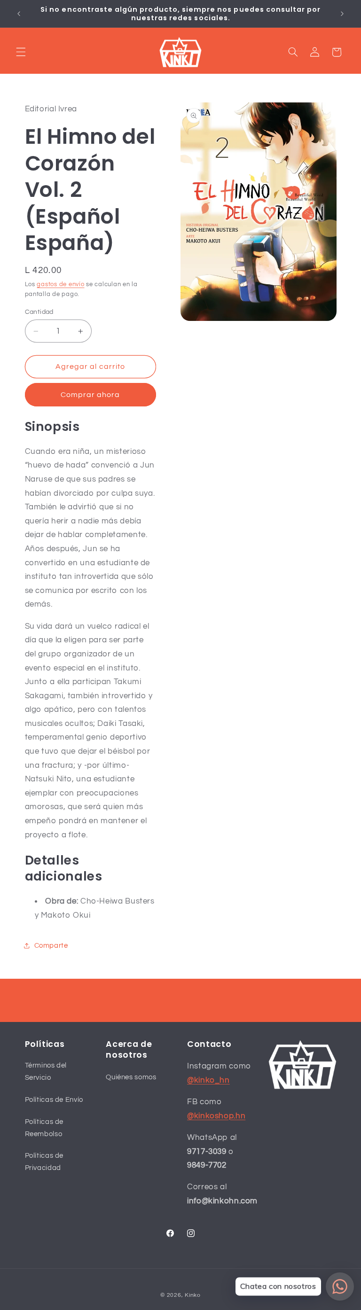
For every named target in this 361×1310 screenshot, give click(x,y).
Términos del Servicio (46, 1071)
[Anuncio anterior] (18, 13)
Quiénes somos (131, 1077)
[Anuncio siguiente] (342, 13)
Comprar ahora (90, 394)
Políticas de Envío (54, 1099)
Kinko (193, 1295)
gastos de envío (60, 284)
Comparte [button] (51, 945)
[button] (20, 52)
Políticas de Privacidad (44, 1161)
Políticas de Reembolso (44, 1128)
